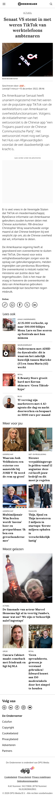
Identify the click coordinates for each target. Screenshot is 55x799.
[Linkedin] (11, 707)
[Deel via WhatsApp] (12, 304)
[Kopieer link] (4, 304)
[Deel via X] (27, 304)
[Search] (51, 4)
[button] (41, 777)
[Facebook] (17, 707)
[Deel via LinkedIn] (34, 304)
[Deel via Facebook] (19, 304)
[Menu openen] (4, 4)
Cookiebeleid (10, 777)
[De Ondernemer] (27, 4)
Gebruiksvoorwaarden (27, 781)
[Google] (4, 707)
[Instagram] (23, 707)
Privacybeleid (24, 777)
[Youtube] (30, 707)
